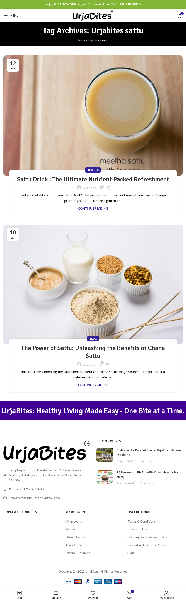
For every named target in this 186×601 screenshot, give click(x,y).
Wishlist (71, 529)
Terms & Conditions (141, 521)
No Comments (143, 461)
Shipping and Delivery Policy (147, 537)
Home (81, 40)
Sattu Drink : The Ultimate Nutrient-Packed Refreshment (93, 179)
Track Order (74, 545)
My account (73, 521)
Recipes (93, 170)
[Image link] (46, 451)
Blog (93, 338)
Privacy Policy (137, 529)
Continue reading (93, 208)
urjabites (89, 188)
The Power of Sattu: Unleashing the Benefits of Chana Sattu (93, 352)
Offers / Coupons (77, 553)
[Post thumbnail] (104, 455)
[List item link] (46, 489)
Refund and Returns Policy (146, 545)
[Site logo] (93, 15)
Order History (75, 537)
